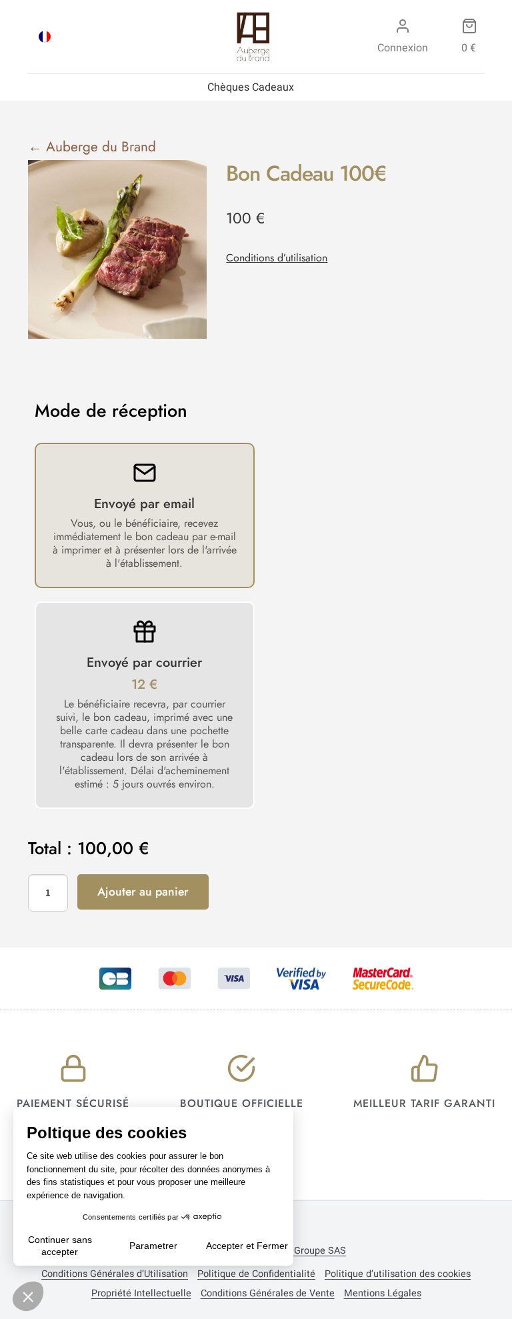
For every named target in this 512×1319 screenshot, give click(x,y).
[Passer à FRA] (44, 36)
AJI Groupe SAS (311, 1251)
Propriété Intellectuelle (141, 1293)
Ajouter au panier (143, 891)
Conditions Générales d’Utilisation (114, 1274)
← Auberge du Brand (92, 147)
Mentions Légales (382, 1293)
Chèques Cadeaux (250, 87)
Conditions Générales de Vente (268, 1293)
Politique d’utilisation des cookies (398, 1274)
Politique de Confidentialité (256, 1274)
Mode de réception (111, 410)
